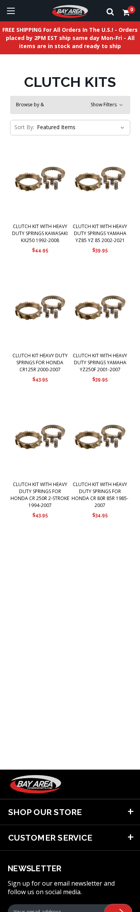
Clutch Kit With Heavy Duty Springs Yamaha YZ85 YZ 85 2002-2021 (100, 233)
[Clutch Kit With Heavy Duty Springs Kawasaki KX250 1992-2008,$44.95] (40, 180)
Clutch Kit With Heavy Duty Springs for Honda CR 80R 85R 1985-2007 (100, 495)
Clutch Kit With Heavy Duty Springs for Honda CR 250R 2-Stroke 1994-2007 (39, 495)
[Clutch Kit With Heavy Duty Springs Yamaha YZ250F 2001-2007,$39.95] (100, 309)
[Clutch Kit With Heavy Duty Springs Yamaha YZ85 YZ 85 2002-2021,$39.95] (100, 180)
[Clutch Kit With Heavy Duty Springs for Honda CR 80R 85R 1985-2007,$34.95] (100, 438)
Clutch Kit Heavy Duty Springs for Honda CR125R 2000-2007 (40, 362)
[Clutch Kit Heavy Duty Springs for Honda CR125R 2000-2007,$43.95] (40, 309)
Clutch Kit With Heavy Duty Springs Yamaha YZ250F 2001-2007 (100, 362)
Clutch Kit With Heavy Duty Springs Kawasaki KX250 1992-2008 (40, 233)
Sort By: (24, 127)
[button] (70, 105)
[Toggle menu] (10, 10)
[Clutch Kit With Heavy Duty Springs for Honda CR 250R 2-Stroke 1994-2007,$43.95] (40, 438)
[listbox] (80, 127)
